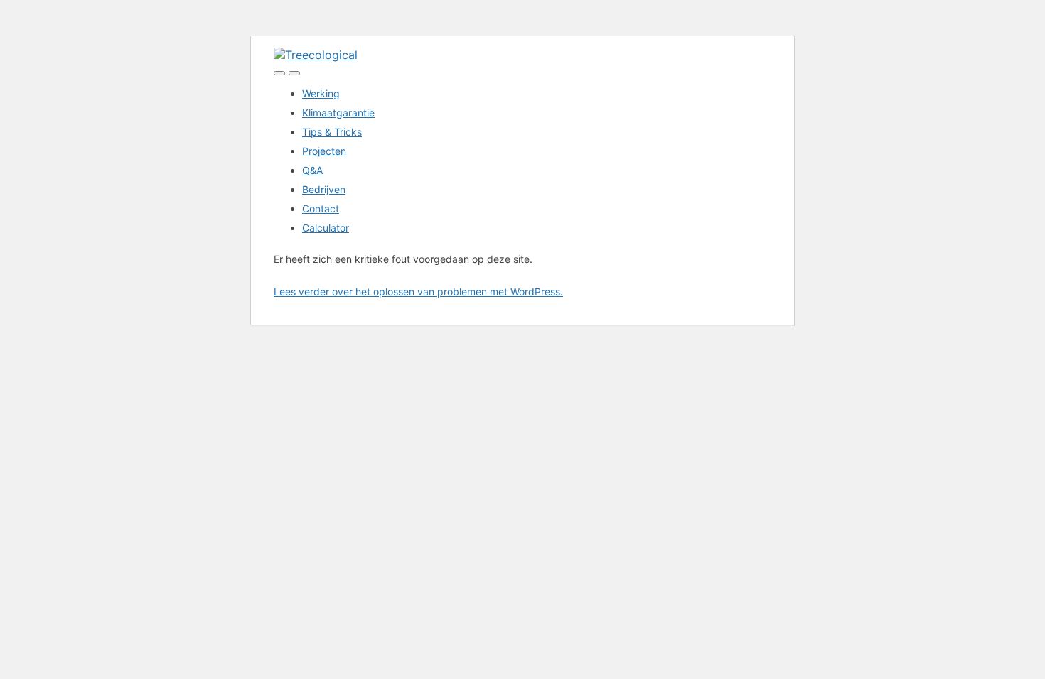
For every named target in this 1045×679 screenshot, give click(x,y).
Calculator (325, 228)
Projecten (324, 151)
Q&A (312, 170)
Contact (320, 208)
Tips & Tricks (332, 132)
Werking (321, 93)
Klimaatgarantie (338, 113)
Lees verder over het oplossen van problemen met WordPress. (418, 292)
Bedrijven (323, 189)
